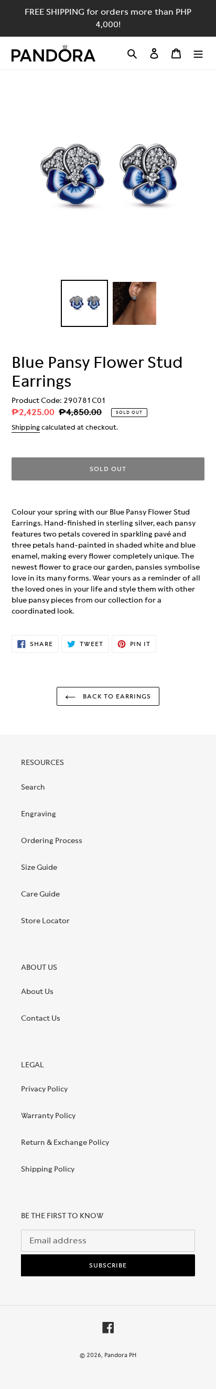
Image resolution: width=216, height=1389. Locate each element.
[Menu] (198, 53)
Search (33, 787)
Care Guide (40, 894)
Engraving (38, 813)
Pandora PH (120, 1355)
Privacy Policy (44, 1088)
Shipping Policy (47, 1169)
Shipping (26, 427)
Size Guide (39, 867)
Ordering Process (51, 840)
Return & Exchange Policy (65, 1142)
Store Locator (45, 920)
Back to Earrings (115, 696)
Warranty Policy (48, 1115)
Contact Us (40, 1018)
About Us (37, 991)
